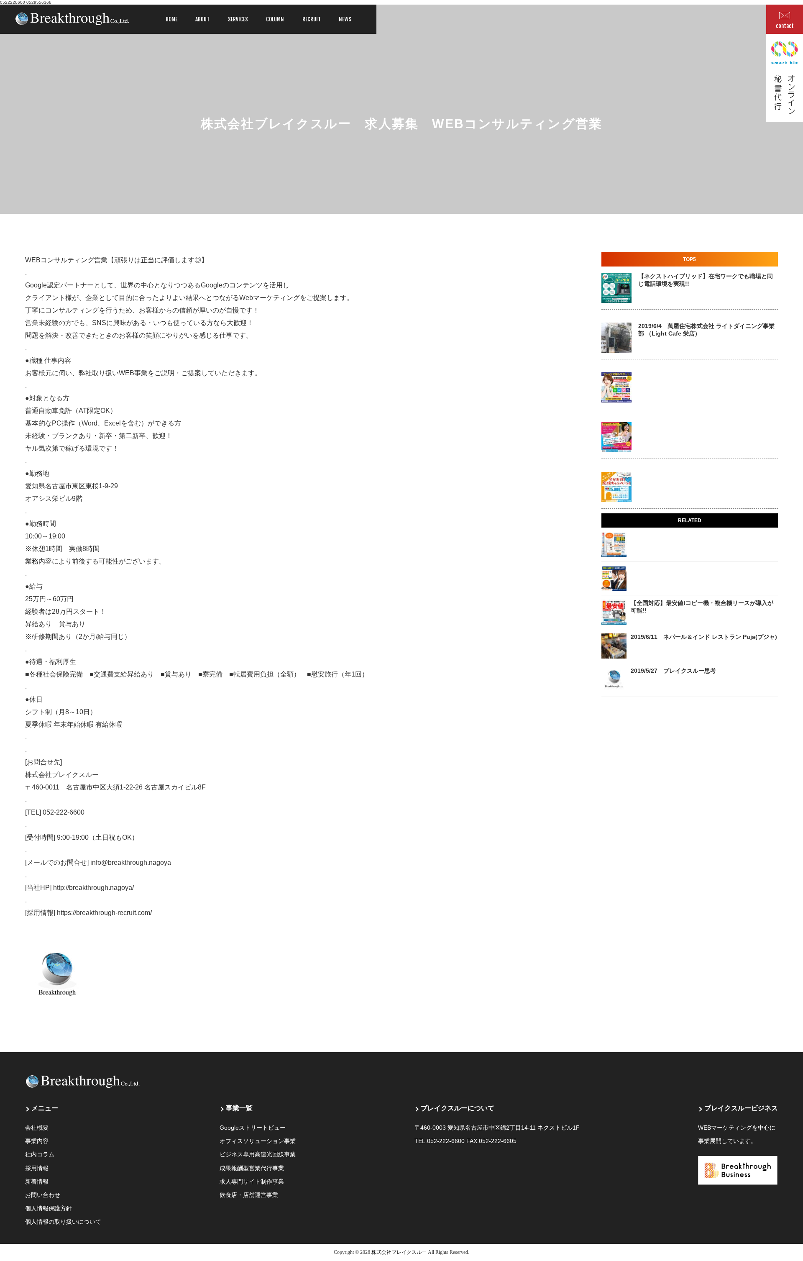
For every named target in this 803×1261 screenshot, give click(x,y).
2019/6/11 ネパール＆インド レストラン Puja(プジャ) (704, 636)
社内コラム (39, 1154)
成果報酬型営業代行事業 (252, 1168)
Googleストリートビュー (253, 1127)
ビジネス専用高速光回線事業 (258, 1154)
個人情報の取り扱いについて (63, 1221)
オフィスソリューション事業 (258, 1141)
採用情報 (37, 1168)
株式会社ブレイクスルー (399, 1252)
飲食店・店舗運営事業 (249, 1195)
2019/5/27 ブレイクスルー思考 (673, 670)
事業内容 (37, 1141)
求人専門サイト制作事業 (252, 1181)
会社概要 (37, 1127)
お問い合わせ (42, 1195)
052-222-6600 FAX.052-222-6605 (472, 1141)
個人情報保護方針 (48, 1208)
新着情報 (37, 1181)
